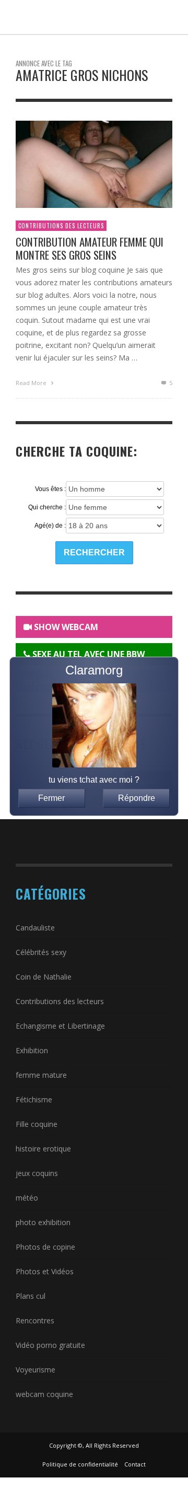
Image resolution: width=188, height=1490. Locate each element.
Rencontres (35, 1320)
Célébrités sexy (41, 952)
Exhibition (32, 1050)
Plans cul (30, 1296)
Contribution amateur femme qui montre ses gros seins (89, 248)
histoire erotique (43, 1149)
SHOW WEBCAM (65, 627)
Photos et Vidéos (45, 1271)
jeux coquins (37, 1173)
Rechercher (94, 552)
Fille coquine (36, 1124)
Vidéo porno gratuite (50, 1345)
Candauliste (35, 928)
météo (27, 1198)
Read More (32, 383)
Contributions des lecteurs (61, 226)
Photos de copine (45, 1247)
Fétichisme (34, 1099)
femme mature (41, 1075)
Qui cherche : (47, 507)
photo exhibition (43, 1222)
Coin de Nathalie (44, 977)
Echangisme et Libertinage (60, 1026)
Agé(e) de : (50, 525)
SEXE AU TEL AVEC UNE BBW (87, 654)
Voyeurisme (35, 1370)
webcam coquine (44, 1394)
